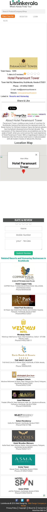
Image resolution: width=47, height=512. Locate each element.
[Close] (36, 155)
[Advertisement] (23, 40)
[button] (23, 171)
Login (35, 17)
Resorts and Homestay (19, 96)
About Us (31, 508)
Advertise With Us (39, 510)
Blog (5, 21)
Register (23, 17)
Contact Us (41, 508)
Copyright (22, 508)
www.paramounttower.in (27, 93)
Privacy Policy (11, 508)
